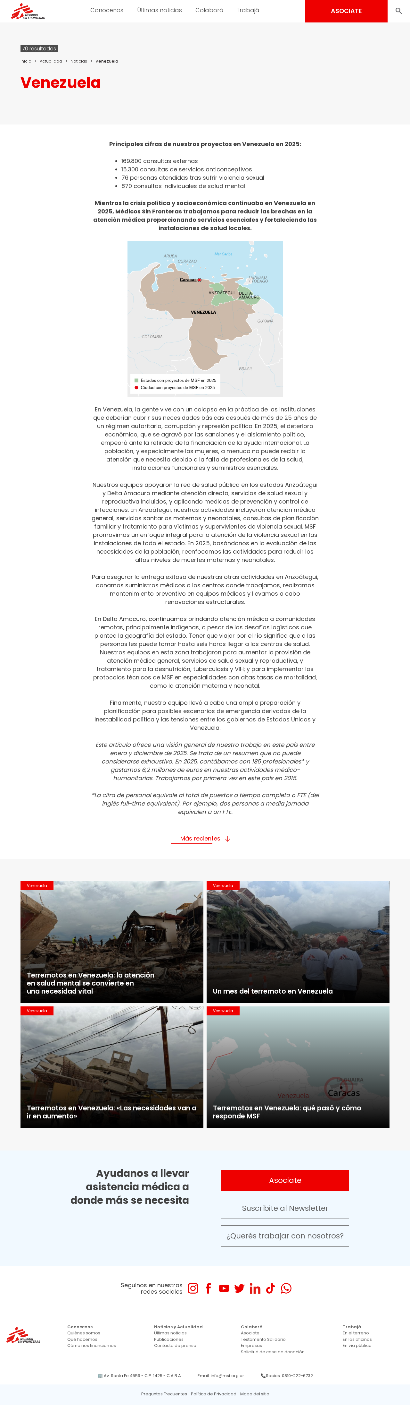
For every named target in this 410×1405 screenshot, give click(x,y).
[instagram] (193, 1288)
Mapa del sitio (254, 1394)
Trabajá (352, 1327)
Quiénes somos (83, 1333)
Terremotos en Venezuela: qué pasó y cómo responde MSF (287, 1112)
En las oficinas (357, 1339)
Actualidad (51, 61)
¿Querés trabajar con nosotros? (285, 1236)
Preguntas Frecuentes (164, 1394)
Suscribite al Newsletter (285, 1208)
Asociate (285, 1180)
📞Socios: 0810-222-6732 (287, 1376)
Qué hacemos (82, 1339)
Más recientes (200, 838)
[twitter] (239, 1288)
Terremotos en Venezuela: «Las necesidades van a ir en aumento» (111, 1112)
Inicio (25, 61)
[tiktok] (270, 1288)
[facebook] (208, 1288)
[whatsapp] (286, 1288)
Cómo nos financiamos (91, 1345)
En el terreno (356, 1333)
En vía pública (357, 1345)
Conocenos (80, 1327)
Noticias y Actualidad (178, 1327)
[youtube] (224, 1288)
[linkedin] (255, 1288)
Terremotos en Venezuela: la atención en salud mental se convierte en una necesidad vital (90, 983)
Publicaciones (169, 1339)
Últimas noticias (170, 1333)
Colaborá (252, 1327)
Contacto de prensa (175, 1345)
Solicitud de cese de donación (273, 1352)
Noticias (78, 61)
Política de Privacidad (213, 1394)
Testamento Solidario (263, 1339)
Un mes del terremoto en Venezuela (273, 991)
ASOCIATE (346, 11)
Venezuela (37, 885)
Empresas (251, 1345)
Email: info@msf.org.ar (221, 1376)
